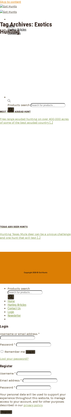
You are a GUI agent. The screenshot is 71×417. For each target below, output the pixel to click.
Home (11, 301)
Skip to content (10, 2)
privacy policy (32, 405)
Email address (11, 380)
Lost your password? (14, 358)
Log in (30, 351)
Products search (19, 288)
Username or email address (20, 334)
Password (7, 344)
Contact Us (14, 308)
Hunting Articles (17, 305)
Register (6, 412)
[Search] (11, 109)
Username (8, 373)
